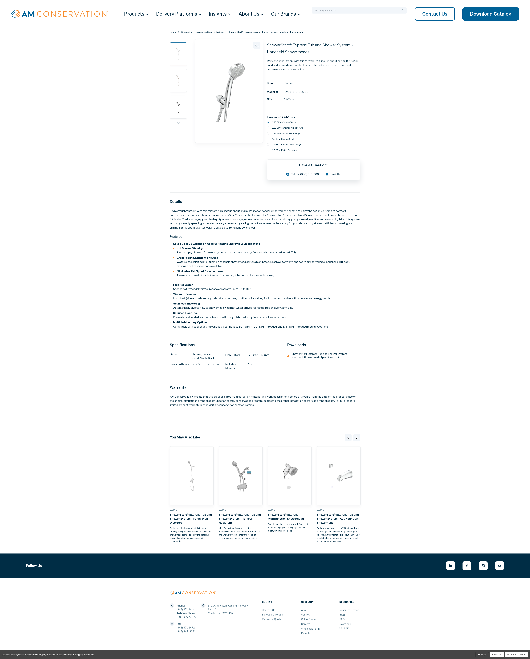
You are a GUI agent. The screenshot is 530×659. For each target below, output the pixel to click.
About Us (249, 14)
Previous (348, 437)
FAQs (342, 619)
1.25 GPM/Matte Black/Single (286, 133)
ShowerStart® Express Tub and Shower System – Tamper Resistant (191, 518)
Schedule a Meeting (273, 614)
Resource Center (349, 610)
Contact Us (434, 14)
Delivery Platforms (176, 14)
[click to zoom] (256, 45)
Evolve (288, 83)
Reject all (496, 654)
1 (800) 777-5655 (187, 617)
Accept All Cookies (516, 654)
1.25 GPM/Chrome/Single (284, 122)
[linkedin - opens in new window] (450, 565)
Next (356, 437)
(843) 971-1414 (186, 609)
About (304, 610)
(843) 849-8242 (186, 631)
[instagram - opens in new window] (483, 565)
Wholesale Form (310, 628)
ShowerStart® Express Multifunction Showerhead (237, 516)
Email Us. (335, 174)
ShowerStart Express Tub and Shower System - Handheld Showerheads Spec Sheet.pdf (320, 355)
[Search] (402, 10)
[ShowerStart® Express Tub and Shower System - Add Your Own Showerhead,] (289, 475)
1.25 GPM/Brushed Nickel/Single (287, 127)
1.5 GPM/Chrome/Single (283, 139)
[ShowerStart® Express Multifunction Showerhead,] (240, 475)
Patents (305, 633)
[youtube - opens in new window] (499, 565)
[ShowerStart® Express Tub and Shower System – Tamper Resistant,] (191, 475)
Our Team (306, 614)
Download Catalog (490, 14)
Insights (218, 14)
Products (134, 14)
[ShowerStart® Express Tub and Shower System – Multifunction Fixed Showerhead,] (338, 475)
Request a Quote (271, 619)
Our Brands (283, 14)
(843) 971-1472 (186, 627)
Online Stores (308, 619)
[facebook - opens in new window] (467, 565)
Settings (482, 654)
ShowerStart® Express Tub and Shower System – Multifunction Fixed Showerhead (338, 518)
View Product (191, 501)
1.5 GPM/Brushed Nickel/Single (287, 144)
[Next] (178, 123)
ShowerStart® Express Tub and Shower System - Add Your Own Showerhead (289, 518)
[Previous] (178, 38)
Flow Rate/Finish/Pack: (281, 117)
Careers (305, 624)
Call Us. (305, 174)
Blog (342, 614)
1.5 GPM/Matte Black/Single (285, 150)
